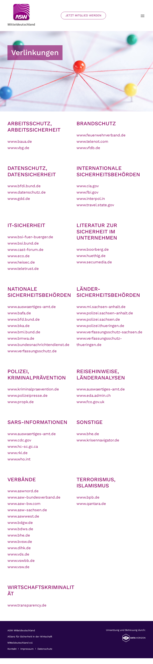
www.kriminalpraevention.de (33, 389)
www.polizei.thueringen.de (100, 325)
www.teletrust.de (23, 268)
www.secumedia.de (94, 262)
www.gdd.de (18, 198)
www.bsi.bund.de (23, 243)
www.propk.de (20, 402)
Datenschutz (45, 648)
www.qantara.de (91, 503)
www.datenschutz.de (26, 192)
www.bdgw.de (20, 522)
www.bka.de (18, 325)
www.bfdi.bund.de (24, 186)
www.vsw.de (18, 567)
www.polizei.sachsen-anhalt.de (104, 313)
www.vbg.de (18, 148)
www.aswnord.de (23, 491)
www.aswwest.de (23, 516)
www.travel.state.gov (95, 205)
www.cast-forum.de (25, 249)
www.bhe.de (87, 434)
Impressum (27, 648)
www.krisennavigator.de (97, 440)
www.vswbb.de (21, 560)
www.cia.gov (87, 186)
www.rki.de (17, 453)
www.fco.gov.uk (90, 402)
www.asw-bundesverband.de (33, 497)
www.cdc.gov (19, 440)
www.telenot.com (92, 141)
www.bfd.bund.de (23, 319)
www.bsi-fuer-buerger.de (30, 237)
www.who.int (18, 459)
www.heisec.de (21, 262)
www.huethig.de (91, 255)
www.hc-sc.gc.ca (22, 446)
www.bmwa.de (20, 338)
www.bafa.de (19, 313)
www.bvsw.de (19, 541)
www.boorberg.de (92, 249)
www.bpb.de (87, 497)
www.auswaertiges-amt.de (31, 306)
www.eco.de (18, 256)
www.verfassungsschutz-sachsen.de (109, 332)
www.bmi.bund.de (23, 332)
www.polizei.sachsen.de (98, 319)
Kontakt (11, 648)
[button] (142, 15)
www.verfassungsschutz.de (32, 351)
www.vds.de (18, 554)
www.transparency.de (26, 605)
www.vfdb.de (88, 148)
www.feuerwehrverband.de (101, 135)
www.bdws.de (20, 529)
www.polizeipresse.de (27, 395)
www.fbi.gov (87, 192)
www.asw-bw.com (23, 503)
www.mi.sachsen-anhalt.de (101, 306)
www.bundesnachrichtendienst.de (38, 344)
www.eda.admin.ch (93, 395)
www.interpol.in (90, 198)
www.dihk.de (19, 548)
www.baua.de (19, 141)
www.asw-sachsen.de (27, 510)
